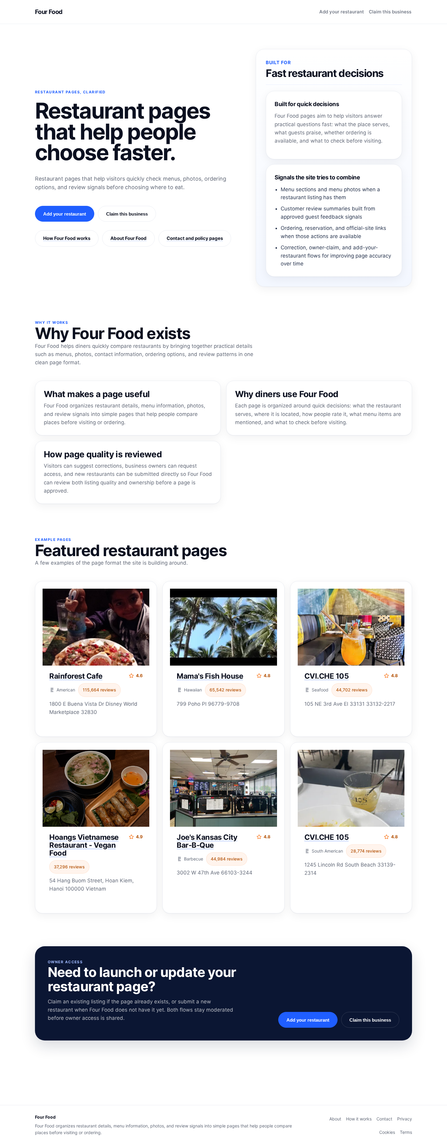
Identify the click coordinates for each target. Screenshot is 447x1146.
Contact (384, 1118)
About (335, 1118)
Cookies (387, 1132)
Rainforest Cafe (75, 676)
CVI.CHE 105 (326, 676)
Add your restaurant (341, 12)
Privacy (404, 1118)
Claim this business (390, 12)
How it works (359, 1118)
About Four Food (128, 238)
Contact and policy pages (195, 238)
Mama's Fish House (210, 676)
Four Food (49, 12)
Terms (406, 1132)
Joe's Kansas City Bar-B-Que (207, 841)
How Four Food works (66, 238)
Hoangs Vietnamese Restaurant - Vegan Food (84, 845)
